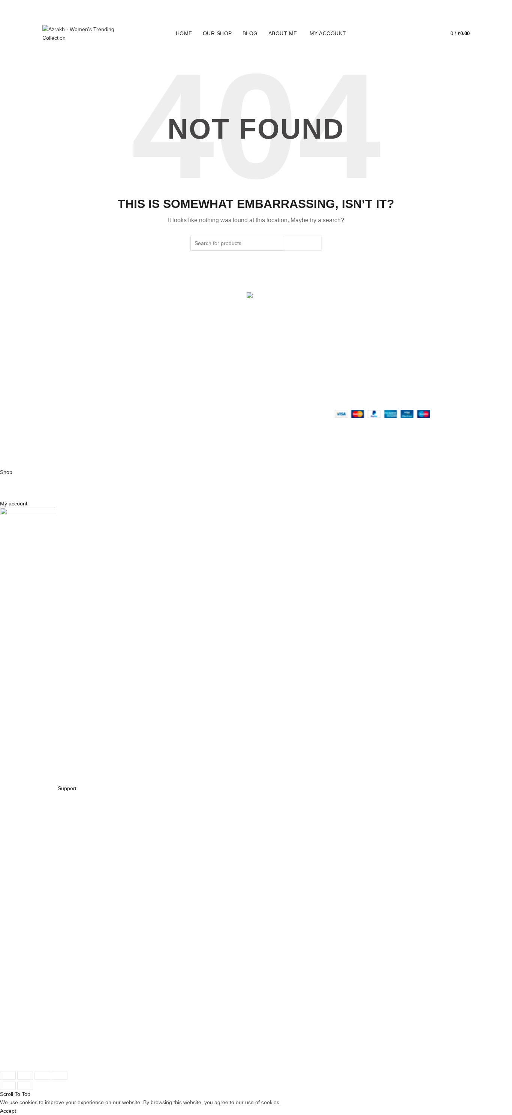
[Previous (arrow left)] (8, 1086)
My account (328, 33)
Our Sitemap (204, 402)
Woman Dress (132, 380)
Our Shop (217, 33)
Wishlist (429, 30)
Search (303, 243)
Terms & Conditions (212, 380)
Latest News (130, 402)
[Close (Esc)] (8, 1076)
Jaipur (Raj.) (57, 358)
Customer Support (283, 391)
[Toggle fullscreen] (42, 1076)
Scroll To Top (15, 1094)
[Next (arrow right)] (25, 1086)
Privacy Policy (205, 358)
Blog (250, 33)
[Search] (408, 33)
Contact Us (128, 391)
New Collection (133, 369)
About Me (282, 33)
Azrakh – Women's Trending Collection (243, 456)
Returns (198, 369)
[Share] (25, 1076)
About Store (129, 358)
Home (184, 33)
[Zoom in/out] (59, 1076)
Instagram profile (282, 358)
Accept (8, 1111)
